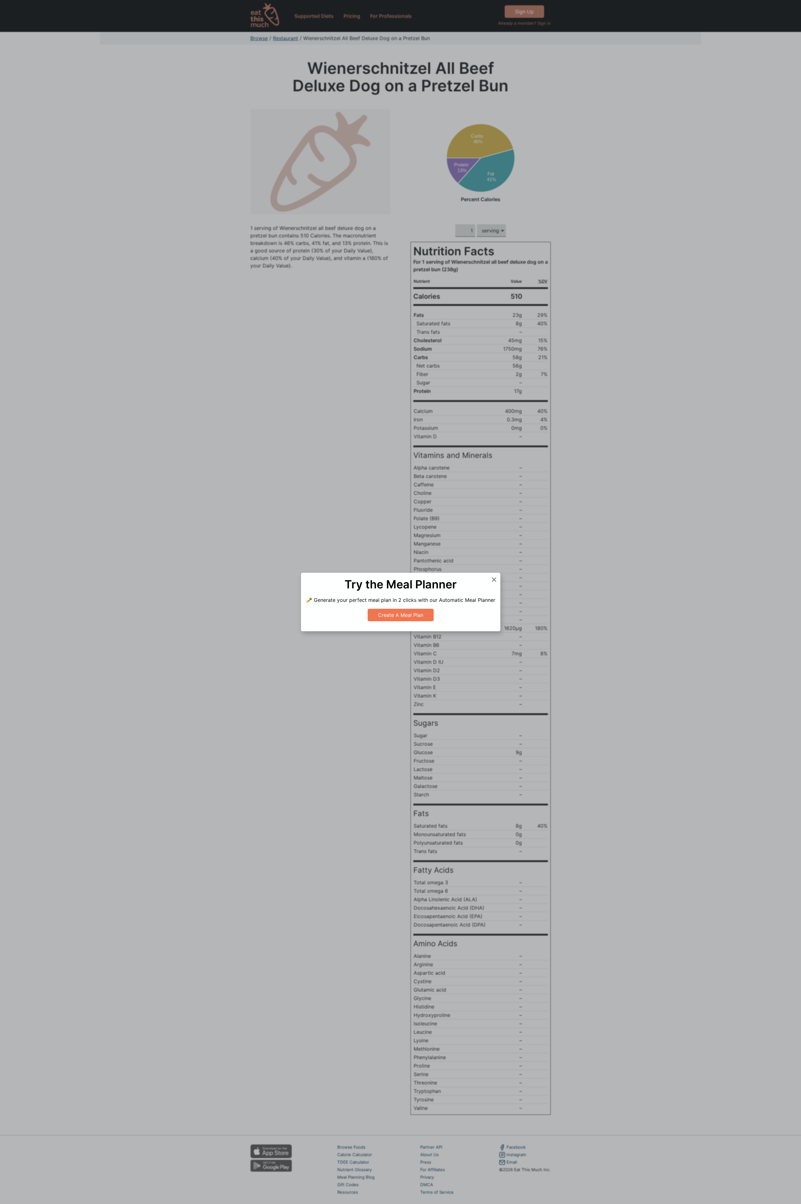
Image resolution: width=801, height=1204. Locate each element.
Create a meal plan (400, 615)
